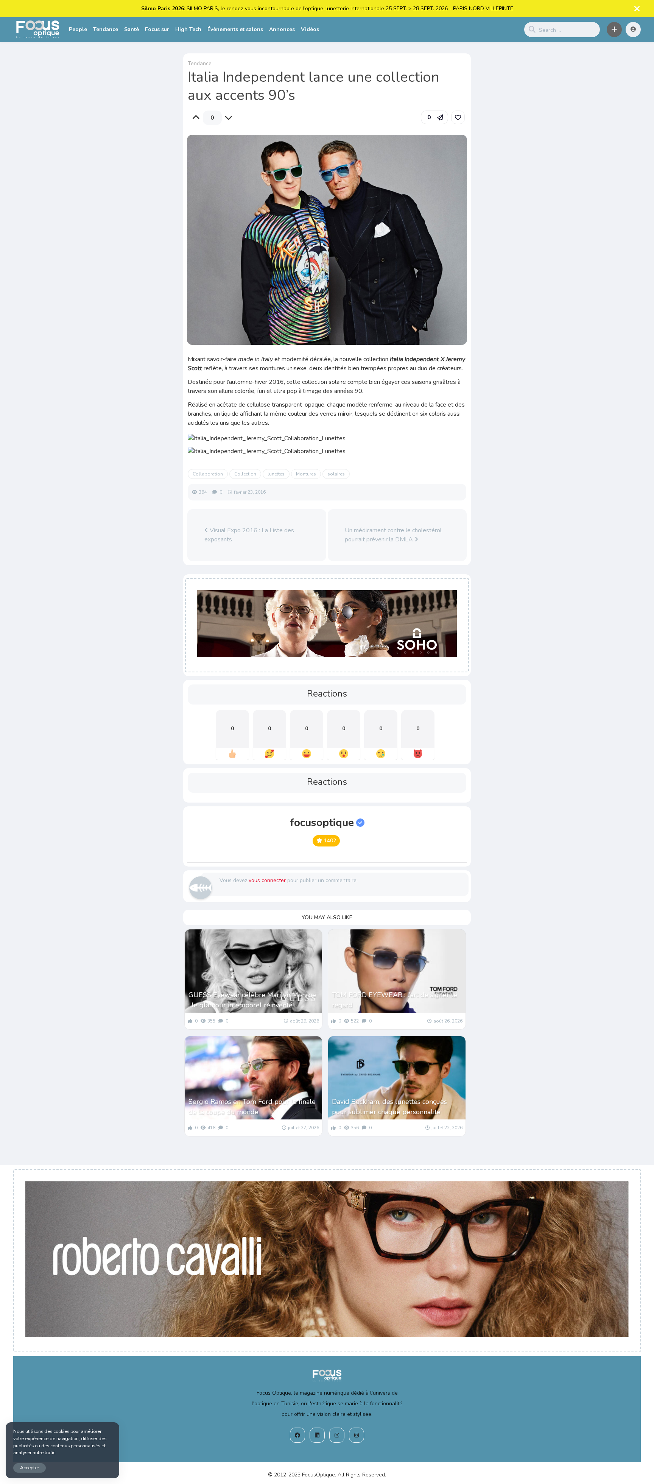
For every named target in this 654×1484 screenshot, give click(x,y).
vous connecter (267, 880)
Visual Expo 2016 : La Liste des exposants (249, 535)
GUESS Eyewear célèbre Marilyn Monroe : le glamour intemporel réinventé (252, 1000)
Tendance (105, 29)
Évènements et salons (235, 29)
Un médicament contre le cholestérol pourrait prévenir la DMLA (393, 535)
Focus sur (157, 29)
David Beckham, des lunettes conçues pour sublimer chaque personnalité (389, 1106)
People (78, 29)
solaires (336, 474)
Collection (245, 474)
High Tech (188, 29)
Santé (131, 29)
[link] (458, 117)
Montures (306, 474)
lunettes (276, 474)
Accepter (29, 1467)
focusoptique (322, 822)
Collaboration (208, 474)
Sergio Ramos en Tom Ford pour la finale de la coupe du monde (252, 1106)
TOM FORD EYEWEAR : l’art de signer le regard (394, 1000)
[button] (614, 29)
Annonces (282, 29)
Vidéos (310, 29)
